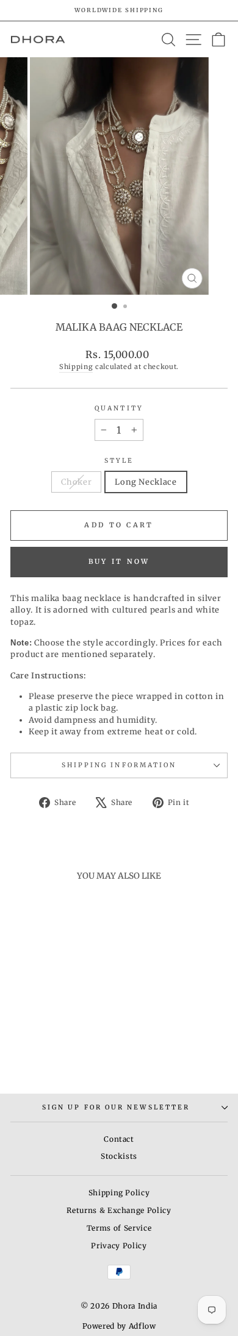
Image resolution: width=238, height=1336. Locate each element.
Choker (76, 482)
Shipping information (119, 765)
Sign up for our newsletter (116, 1107)
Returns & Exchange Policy (119, 1210)
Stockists (119, 1156)
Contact (119, 1139)
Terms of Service (119, 1227)
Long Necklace (145, 482)
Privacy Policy (118, 1245)
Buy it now (119, 561)
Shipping (76, 366)
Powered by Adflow (119, 1326)
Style (119, 461)
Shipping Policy (119, 1192)
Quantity (119, 408)
